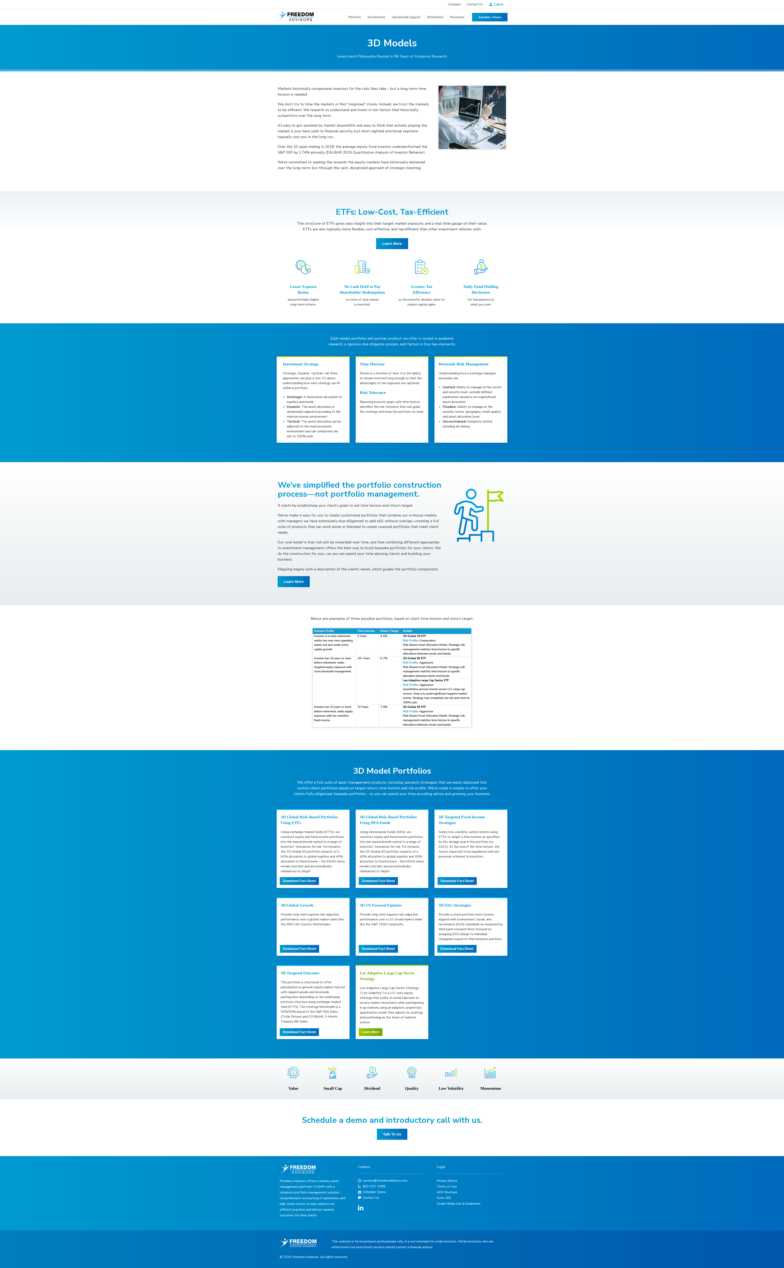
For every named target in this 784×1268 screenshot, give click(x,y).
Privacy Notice (447, 1181)
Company (454, 4)
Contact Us (475, 4)
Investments (376, 17)
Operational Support (406, 17)
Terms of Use (447, 1186)
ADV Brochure (447, 1192)
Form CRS (444, 1198)
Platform (354, 17)
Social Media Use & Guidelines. (459, 1203)
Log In (498, 4)
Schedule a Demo (489, 17)
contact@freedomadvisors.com (385, 1180)
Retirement (435, 17)
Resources (457, 17)
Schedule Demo (374, 1192)
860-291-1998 (373, 1186)
